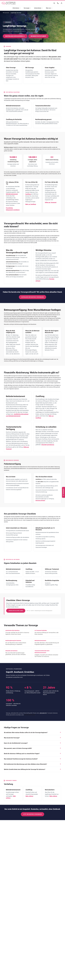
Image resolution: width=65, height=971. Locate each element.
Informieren (16, 8)
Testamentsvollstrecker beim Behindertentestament (42, 651)
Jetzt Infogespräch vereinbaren (32, 814)
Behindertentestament (38, 36)
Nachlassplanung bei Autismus (13, 640)
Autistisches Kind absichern (12, 630)
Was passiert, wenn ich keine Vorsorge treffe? (18, 748)
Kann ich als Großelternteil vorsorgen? (16, 743)
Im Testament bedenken (41, 630)
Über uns (48, 8)
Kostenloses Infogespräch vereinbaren (32, 297)
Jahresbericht (43, 713)
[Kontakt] (57, 3)
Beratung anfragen (40, 500)
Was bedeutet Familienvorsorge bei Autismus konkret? (21, 759)
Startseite (6, 12)
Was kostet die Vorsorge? (12, 738)
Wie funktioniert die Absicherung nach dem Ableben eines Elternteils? (25, 764)
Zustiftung (28, 194)
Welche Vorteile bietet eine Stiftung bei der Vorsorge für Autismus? (24, 769)
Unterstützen (37, 8)
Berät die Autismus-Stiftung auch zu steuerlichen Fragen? (22, 753)
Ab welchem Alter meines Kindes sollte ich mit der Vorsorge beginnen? (25, 732)
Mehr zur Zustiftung (30, 204)
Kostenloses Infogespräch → (15, 36)
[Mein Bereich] (61, 3)
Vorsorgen (26, 8)
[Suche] (54, 3)
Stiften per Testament (50, 202)
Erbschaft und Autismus (47, 444)
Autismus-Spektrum (41, 57)
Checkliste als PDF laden (16, 610)
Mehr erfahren (29, 796)
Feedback (63, 491)
